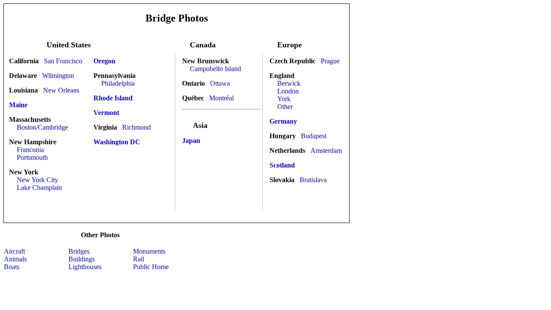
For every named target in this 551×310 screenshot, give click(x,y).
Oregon (104, 61)
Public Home (151, 266)
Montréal (221, 98)
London (288, 91)
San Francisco (63, 61)
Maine (18, 104)
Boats (11, 266)
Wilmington (58, 75)
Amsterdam (326, 150)
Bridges (79, 251)
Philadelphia (118, 83)
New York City (37, 179)
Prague (330, 61)
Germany (283, 121)
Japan (191, 140)
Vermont (106, 112)
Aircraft (14, 251)
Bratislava (313, 179)
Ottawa (220, 83)
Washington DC (116, 142)
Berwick (288, 83)
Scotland (282, 165)
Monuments (149, 251)
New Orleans (61, 90)
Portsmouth (32, 157)
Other (285, 106)
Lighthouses (85, 266)
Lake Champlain (39, 187)
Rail (138, 259)
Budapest (313, 136)
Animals (15, 259)
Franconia (30, 149)
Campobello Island (215, 68)
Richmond (136, 127)
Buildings (81, 259)
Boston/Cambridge (42, 127)
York (284, 98)
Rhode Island (113, 98)
